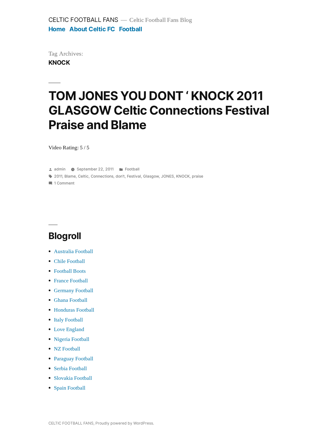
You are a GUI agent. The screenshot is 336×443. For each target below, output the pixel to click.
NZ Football (67, 348)
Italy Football (68, 319)
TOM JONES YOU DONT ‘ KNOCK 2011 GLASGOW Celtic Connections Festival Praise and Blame (158, 110)
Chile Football (69, 261)
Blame (70, 176)
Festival (134, 176)
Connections (102, 176)
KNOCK (183, 176)
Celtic (83, 176)
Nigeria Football (71, 339)
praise (197, 176)
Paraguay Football (73, 358)
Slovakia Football (73, 378)
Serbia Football (70, 368)
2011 (58, 176)
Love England (69, 329)
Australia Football (73, 251)
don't (120, 176)
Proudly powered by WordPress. (124, 423)
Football (130, 29)
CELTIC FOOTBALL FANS (83, 19)
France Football (71, 280)
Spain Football (69, 387)
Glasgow (151, 176)
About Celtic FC (92, 29)
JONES (167, 176)
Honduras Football (74, 309)
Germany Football (73, 290)
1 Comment (64, 183)
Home (56, 29)
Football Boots (70, 271)
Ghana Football (70, 300)
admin (59, 169)
